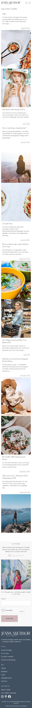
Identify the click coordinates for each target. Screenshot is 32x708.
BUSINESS (4, 672)
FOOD (3, 675)
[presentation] (13, 610)
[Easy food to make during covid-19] (16, 88)
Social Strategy (6, 650)
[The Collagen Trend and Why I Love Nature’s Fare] (16, 318)
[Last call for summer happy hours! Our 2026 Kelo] (16, 579)
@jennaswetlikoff (18, 556)
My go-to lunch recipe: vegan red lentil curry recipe (15, 245)
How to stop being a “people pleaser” (14, 128)
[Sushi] (16, 49)
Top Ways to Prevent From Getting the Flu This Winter (15, 360)
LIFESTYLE (4, 681)
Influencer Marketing (8, 660)
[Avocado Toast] (16, 202)
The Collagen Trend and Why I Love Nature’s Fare (14, 341)
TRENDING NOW (6, 678)
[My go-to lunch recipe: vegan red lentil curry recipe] (16, 280)
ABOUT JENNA (5, 690)
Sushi (4, 14)
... (10, 24)
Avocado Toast (7, 224)
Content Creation (7, 657)
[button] (27, 3)
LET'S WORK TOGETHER (8, 693)
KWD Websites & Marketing (19, 706)
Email (3, 599)
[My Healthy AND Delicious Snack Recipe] (16, 435)
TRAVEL (3, 668)
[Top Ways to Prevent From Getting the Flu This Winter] (16, 396)
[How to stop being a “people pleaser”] (16, 163)
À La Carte (5, 653)
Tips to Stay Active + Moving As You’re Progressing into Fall (15, 477)
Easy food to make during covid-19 (13, 109)
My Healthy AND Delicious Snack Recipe (13, 458)
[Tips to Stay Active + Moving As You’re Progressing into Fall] (16, 513)
